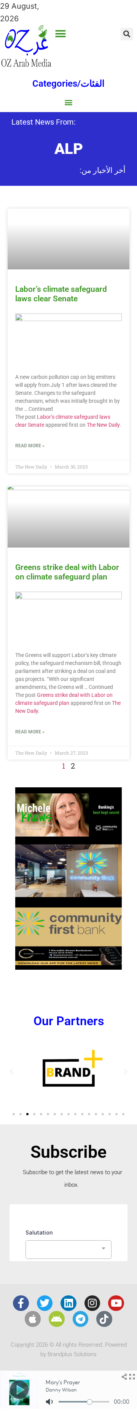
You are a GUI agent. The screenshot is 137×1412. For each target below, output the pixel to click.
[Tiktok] (104, 1319)
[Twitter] (45, 1303)
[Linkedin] (68, 1303)
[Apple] (33, 1319)
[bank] (68, 967)
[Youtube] (116, 1303)
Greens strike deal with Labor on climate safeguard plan (67, 572)
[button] (60, 33)
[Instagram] (92, 1303)
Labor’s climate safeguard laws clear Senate (61, 294)
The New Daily (103, 425)
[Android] (57, 1319)
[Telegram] (81, 1319)
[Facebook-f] (21, 1303)
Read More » (30, 445)
